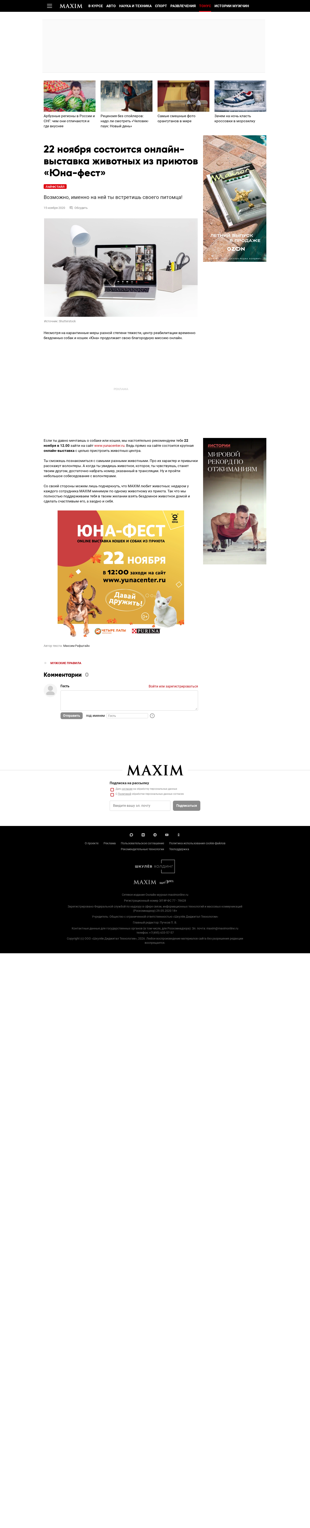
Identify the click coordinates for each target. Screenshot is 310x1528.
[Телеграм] (155, 834)
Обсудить (81, 207)
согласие (127, 788)
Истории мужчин (231, 6)
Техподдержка (179, 849)
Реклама (110, 843)
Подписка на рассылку (129, 783)
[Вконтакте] (143, 834)
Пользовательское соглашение (142, 843)
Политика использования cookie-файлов (197, 843)
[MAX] (131, 834)
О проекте (91, 843)
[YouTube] (166, 834)
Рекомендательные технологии (142, 849)
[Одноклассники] (178, 834)
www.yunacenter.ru (109, 445)
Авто (111, 6)
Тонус (205, 6)
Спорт (161, 6)
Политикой (124, 793)
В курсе (95, 6)
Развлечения (183, 6)
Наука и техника (135, 6)
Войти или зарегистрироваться (173, 686)
